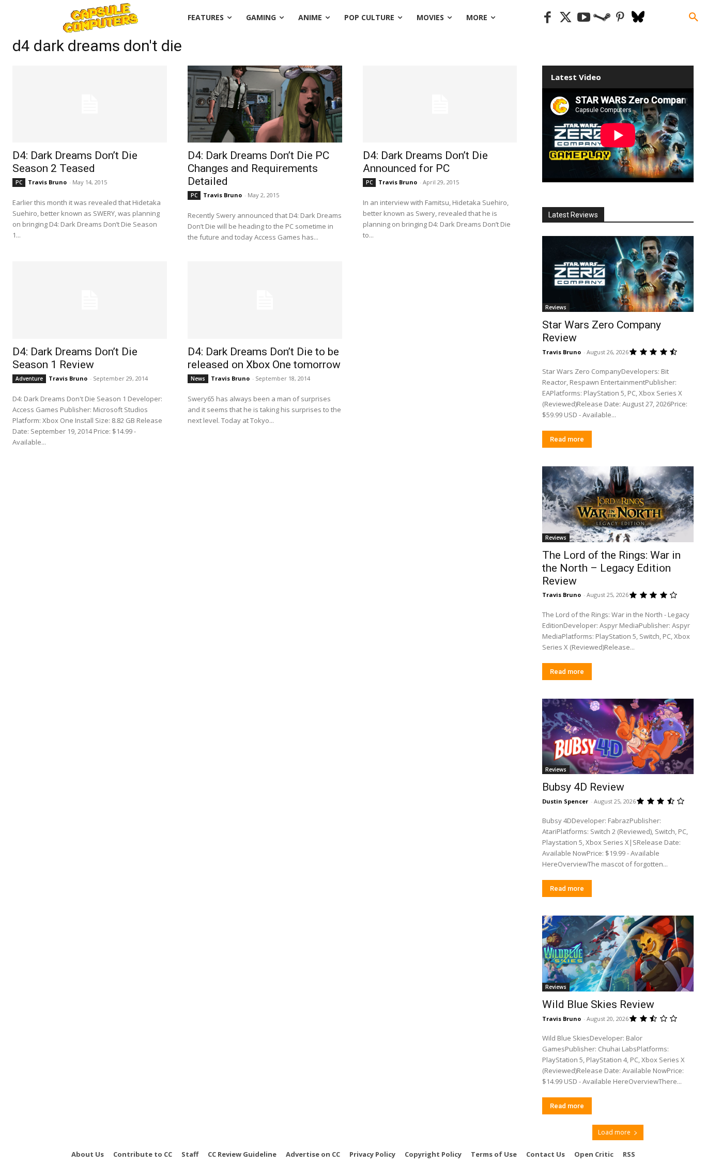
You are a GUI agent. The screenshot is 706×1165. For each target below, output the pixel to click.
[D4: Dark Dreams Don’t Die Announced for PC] (440, 104)
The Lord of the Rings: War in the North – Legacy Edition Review (611, 568)
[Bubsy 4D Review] (618, 737)
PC (19, 182)
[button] (693, 17)
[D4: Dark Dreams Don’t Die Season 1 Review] (89, 299)
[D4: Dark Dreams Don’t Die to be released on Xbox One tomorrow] (265, 299)
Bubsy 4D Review (583, 787)
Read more (567, 439)
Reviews (555, 307)
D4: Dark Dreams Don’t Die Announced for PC (425, 162)
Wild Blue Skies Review (598, 1004)
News (198, 378)
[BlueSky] (638, 17)
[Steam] (601, 17)
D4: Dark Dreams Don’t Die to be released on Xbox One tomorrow (264, 358)
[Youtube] (583, 17)
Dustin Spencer (565, 801)
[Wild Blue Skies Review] (618, 953)
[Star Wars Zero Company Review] (618, 274)
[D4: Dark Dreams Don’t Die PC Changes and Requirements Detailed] (265, 104)
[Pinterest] (619, 17)
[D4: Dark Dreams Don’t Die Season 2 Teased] (89, 104)
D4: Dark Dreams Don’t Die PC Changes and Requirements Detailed (258, 168)
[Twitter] (565, 17)
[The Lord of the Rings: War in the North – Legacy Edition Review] (618, 504)
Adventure (29, 378)
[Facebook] (547, 17)
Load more (614, 1132)
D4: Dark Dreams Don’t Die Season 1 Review (74, 358)
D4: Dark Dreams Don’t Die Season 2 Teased (74, 162)
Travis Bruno (47, 182)
